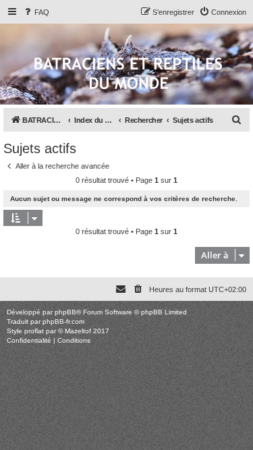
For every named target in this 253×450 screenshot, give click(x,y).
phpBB (65, 312)
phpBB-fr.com (63, 321)
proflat (34, 331)
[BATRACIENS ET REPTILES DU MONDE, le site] (128, 74)
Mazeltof (78, 331)
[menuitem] (35, 12)
